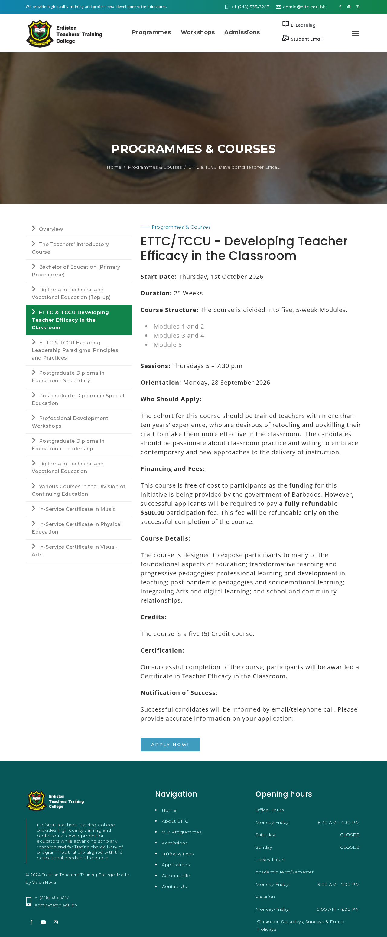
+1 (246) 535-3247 (250, 7)
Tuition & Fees (178, 853)
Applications (176, 864)
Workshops (198, 32)
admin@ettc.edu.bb (304, 7)
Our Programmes (181, 832)
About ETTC (175, 821)
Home (114, 167)
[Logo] (65, 33)
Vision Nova (44, 882)
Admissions (242, 32)
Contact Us (174, 886)
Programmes (151, 32)
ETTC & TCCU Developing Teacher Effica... (234, 167)
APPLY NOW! (170, 744)
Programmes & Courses (155, 167)
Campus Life (176, 875)
